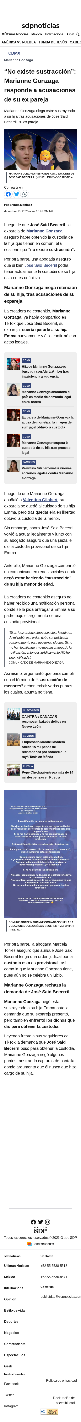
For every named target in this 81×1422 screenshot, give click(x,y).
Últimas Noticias (16, 34)
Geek (8, 1366)
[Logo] (40, 26)
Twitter (9, 1395)
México (36, 34)
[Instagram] (47, 1222)
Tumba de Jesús (53, 42)
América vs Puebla (18, 42)
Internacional (54, 34)
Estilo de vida (14, 1310)
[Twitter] (16, 194)
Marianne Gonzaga (18, 60)
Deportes (11, 1321)
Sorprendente (15, 1344)
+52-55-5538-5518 (53, 1266)
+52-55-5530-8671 (53, 1277)
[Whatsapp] (25, 194)
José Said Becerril (41, 265)
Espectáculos (14, 1355)
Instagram (11, 1406)
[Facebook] (8, 194)
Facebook (11, 1384)
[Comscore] (40, 1243)
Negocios (11, 1333)
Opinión (73, 34)
